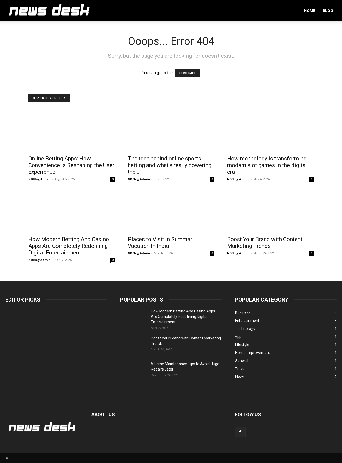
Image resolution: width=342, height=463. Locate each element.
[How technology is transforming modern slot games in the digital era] (270, 130)
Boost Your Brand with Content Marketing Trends (264, 242)
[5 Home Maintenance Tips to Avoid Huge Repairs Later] (133, 370)
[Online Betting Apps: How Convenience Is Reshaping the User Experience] (71, 130)
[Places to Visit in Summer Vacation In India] (171, 211)
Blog (328, 10)
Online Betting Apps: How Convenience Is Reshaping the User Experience (71, 165)
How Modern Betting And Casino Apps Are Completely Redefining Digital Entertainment (68, 246)
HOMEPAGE (187, 73)
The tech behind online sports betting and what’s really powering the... (169, 165)
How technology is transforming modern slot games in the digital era (267, 165)
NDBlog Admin (39, 179)
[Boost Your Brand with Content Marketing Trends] (270, 211)
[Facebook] (240, 432)
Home (309, 10)
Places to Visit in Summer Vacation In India (160, 242)
